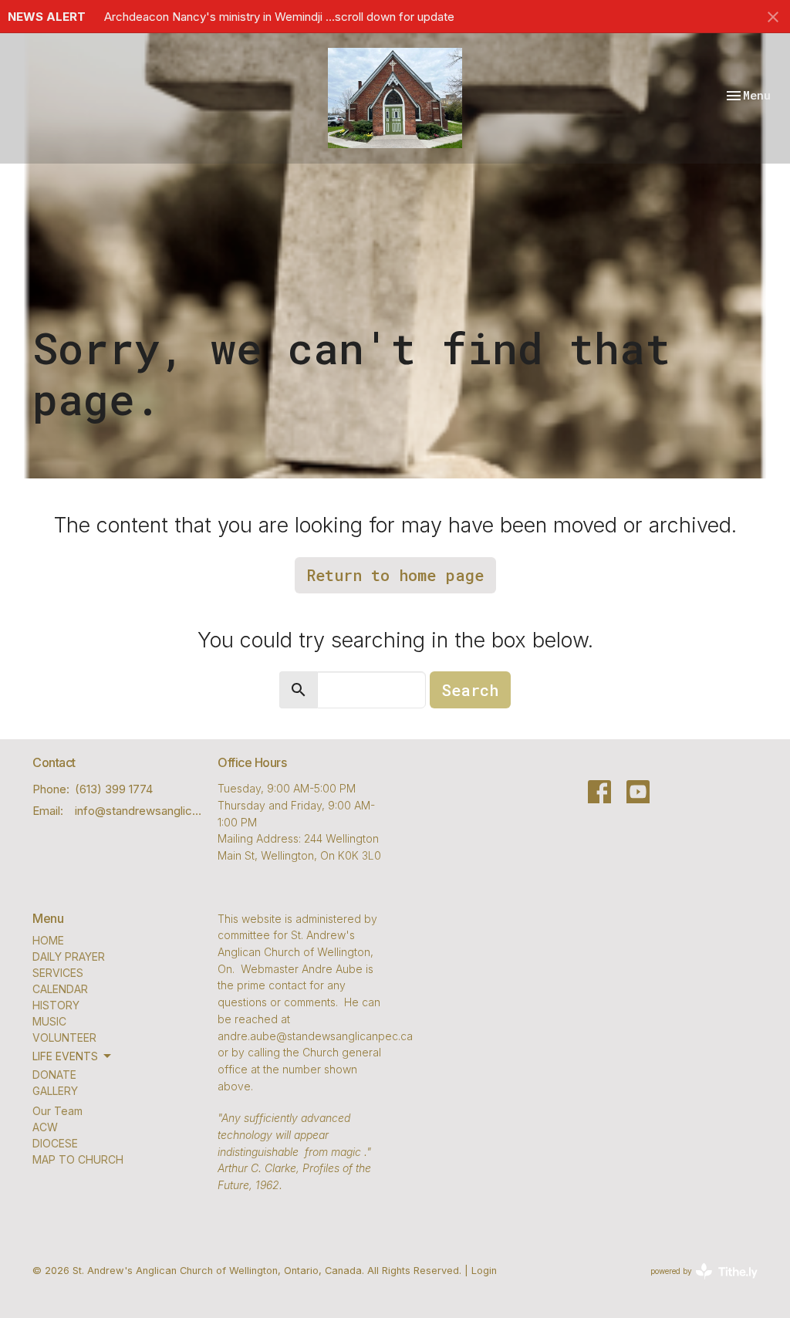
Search (470, 690)
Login (484, 1270)
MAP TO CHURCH (77, 1159)
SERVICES (57, 972)
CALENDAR (60, 988)
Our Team (57, 1110)
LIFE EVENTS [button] (65, 1056)
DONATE (54, 1074)
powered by (695, 1284)
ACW (45, 1127)
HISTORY (55, 1005)
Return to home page (395, 575)
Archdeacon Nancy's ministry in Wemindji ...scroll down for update (279, 16)
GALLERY (55, 1090)
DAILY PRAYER (68, 956)
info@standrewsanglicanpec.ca (138, 810)
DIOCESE (55, 1143)
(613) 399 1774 (114, 789)
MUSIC (49, 1021)
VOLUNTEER (64, 1037)
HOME (48, 940)
